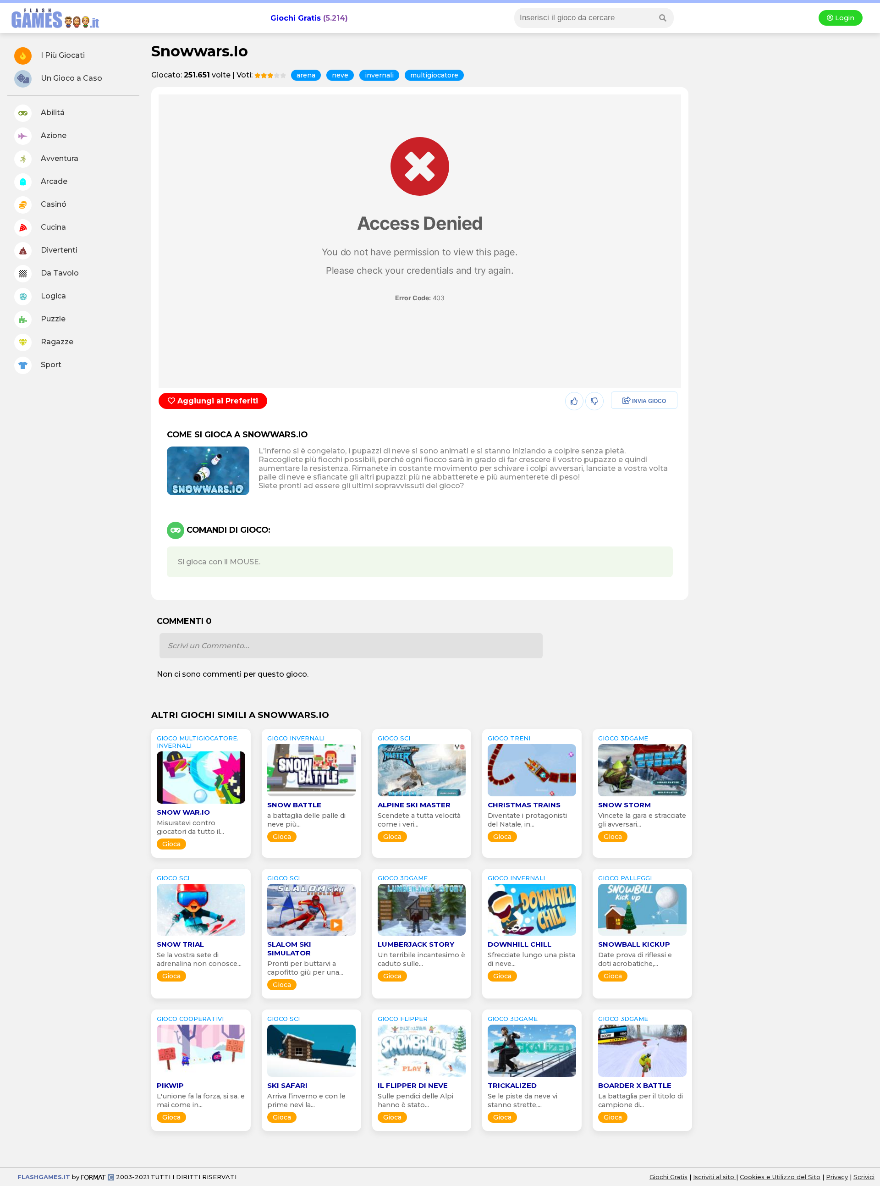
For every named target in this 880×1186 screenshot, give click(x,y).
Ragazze (56, 341)
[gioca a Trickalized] (532, 1076)
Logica (52, 296)
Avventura (58, 158)
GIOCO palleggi (625, 878)
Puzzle (52, 318)
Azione (52, 135)
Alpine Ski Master (414, 804)
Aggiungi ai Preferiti (216, 401)
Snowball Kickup (634, 944)
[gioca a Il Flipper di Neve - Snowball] (422, 1076)
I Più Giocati (62, 55)
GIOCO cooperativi (190, 1018)
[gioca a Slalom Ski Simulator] (311, 935)
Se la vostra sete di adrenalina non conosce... (199, 959)
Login (843, 18)
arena (306, 75)
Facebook (626, 401)
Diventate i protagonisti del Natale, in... (527, 819)
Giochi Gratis (295, 18)
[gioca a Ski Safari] (311, 1076)
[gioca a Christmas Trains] (532, 796)
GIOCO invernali (295, 738)
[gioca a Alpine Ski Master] (422, 796)
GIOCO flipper (403, 1018)
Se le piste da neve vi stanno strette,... (522, 1100)
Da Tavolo (59, 273)
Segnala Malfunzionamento (634, 465)
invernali (379, 75)
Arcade (53, 181)
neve (340, 75)
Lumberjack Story (416, 944)
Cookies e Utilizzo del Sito (780, 1176)
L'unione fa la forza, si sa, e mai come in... (201, 1100)
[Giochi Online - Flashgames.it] (52, 28)
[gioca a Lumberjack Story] (422, 935)
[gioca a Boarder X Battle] (642, 1076)
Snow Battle (294, 804)
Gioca (171, 844)
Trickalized (512, 1085)
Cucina (52, 227)
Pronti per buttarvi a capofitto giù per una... (305, 968)
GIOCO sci (394, 738)
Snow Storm (624, 804)
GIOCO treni (509, 738)
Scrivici (863, 1176)
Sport (50, 364)
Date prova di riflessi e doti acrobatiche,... (635, 959)
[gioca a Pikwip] (201, 1076)
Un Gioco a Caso (70, 78)
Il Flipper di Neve (413, 1085)
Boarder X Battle (634, 1085)
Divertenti (58, 250)
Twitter (620, 421)
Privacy (837, 1176)
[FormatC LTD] (97, 1176)
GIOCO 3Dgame (623, 738)
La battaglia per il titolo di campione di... (640, 1100)
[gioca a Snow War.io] (201, 803)
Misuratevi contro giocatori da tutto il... (190, 827)
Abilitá (52, 112)
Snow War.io (183, 812)
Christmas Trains (524, 804)
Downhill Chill (519, 944)
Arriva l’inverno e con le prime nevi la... (306, 1100)
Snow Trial (180, 944)
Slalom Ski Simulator (289, 948)
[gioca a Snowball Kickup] (642, 935)
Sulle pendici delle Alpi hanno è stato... (415, 1100)
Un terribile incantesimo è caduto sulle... (421, 959)
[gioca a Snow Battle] (311, 796)
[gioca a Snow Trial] (201, 935)
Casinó (52, 204)
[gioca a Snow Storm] (642, 796)
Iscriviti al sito (714, 1176)
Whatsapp (627, 440)
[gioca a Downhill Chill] (532, 935)
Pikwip (170, 1085)
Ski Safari (287, 1085)
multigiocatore (434, 75)
